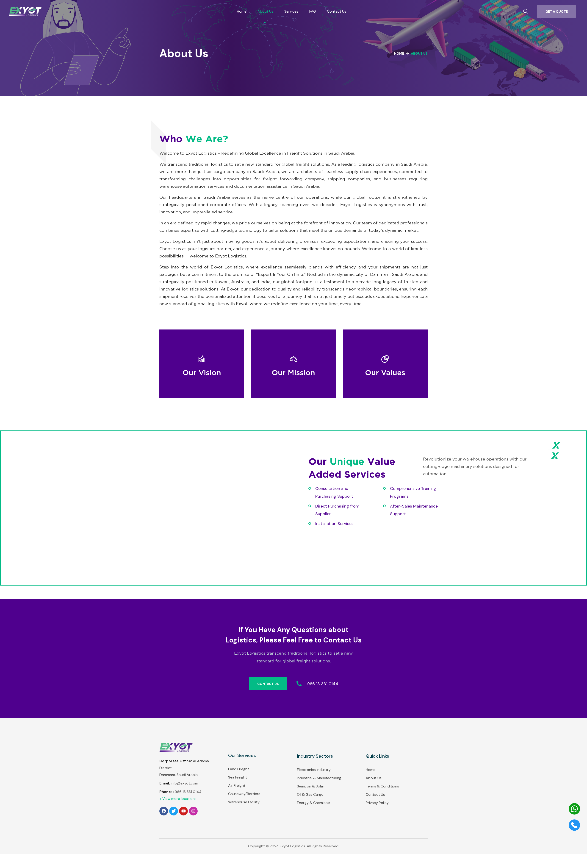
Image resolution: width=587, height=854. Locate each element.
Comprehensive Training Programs (413, 492)
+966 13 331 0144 (187, 791)
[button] (525, 11)
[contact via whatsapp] (574, 813)
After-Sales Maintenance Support (414, 510)
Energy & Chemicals (313, 802)
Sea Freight (237, 777)
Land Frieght (238, 769)
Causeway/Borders (244, 793)
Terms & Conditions (382, 786)
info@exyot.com (184, 783)
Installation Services (334, 523)
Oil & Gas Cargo (310, 794)
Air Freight (236, 785)
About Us (374, 778)
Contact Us (375, 794)
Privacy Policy (377, 802)
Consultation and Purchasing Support (334, 492)
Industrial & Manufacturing (319, 778)
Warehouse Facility (244, 802)
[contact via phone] (574, 830)
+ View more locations (178, 798)
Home (399, 53)
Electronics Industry (314, 769)
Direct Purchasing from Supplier (337, 510)
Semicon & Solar (310, 786)
